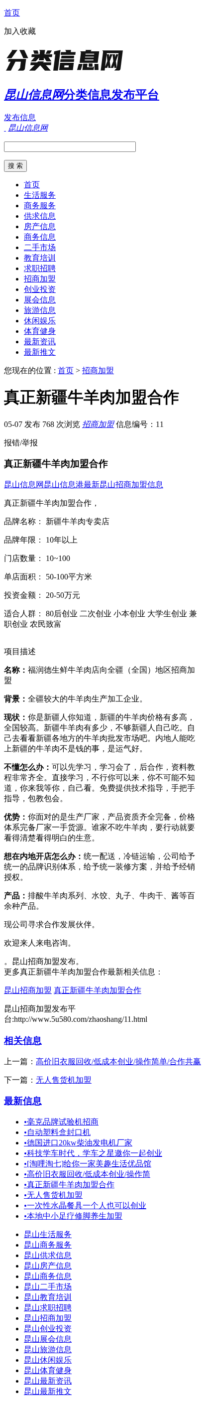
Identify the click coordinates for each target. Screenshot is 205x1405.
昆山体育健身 (48, 1370)
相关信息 (23, 1040)
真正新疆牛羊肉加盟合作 (97, 990)
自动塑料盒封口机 (57, 1132)
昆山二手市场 (48, 1286)
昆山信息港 (64, 484)
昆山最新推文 (48, 1391)
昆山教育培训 (48, 1297)
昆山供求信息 (48, 1255)
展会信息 (40, 299)
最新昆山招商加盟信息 (123, 484)
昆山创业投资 (48, 1328)
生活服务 (40, 195)
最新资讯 (40, 341)
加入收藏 (20, 31)
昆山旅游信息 (48, 1349)
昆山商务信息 (48, 1276)
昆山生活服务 (48, 1234)
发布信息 (20, 117)
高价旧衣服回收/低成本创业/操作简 (87, 1174)
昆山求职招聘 (48, 1307)
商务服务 (40, 205)
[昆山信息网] (66, 72)
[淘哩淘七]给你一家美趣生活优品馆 (87, 1163)
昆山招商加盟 (28, 990)
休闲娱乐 (40, 320)
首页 (12, 12)
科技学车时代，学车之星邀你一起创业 (93, 1153)
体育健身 (40, 331)
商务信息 (40, 237)
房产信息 (40, 226)
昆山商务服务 (48, 1245)
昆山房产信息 (48, 1266)
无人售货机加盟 (64, 1080)
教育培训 (40, 258)
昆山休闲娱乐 (48, 1360)
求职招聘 (40, 268)
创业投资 (40, 289)
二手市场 (40, 247)
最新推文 (40, 352)
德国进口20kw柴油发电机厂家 (78, 1142)
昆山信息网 (24, 484)
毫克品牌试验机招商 (61, 1122)
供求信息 (40, 216)
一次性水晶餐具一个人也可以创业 (85, 1205)
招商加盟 (40, 279)
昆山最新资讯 (48, 1381)
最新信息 (23, 1101)
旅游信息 (40, 310)
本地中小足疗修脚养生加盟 (73, 1216)
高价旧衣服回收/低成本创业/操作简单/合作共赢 (118, 1061)
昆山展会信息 (48, 1339)
